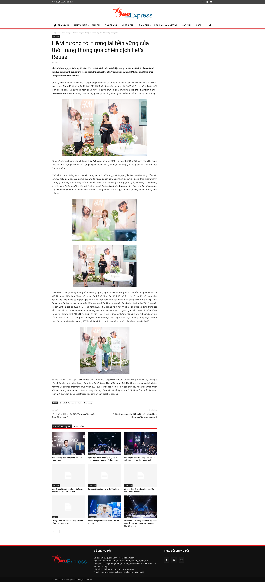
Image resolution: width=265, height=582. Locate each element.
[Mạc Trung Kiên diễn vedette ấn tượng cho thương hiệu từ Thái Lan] (68, 475)
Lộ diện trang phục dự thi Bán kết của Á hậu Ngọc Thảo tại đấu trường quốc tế (134, 415)
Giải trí (96, 25)
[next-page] (58, 531)
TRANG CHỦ (64, 25)
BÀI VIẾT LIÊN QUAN (62, 427)
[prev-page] (53, 531)
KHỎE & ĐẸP (127, 25)
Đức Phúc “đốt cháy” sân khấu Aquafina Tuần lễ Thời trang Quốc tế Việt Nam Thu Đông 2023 (140, 523)
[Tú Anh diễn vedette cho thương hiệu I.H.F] (104, 475)
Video (199, 25)
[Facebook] (202, 2)
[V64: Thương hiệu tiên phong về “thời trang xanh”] (68, 443)
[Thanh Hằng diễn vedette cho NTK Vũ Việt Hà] (104, 506)
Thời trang (111, 25)
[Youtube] (211, 2)
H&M (79, 403)
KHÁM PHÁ (143, 25)
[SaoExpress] (132, 13)
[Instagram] (207, 2)
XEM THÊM (79, 427)
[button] (210, 25)
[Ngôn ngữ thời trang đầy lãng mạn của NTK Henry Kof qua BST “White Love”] (104, 443)
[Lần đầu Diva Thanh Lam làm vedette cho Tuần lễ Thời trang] (140, 475)
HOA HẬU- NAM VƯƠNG (165, 25)
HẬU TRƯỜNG (80, 25)
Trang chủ (55, 32)
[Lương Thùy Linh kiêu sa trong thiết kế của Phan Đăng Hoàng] (68, 506)
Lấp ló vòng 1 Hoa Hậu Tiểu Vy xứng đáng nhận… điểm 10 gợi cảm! (74, 415)
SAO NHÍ (186, 25)
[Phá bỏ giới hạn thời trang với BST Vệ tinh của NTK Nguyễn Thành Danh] (140, 443)
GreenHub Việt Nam (67, 403)
